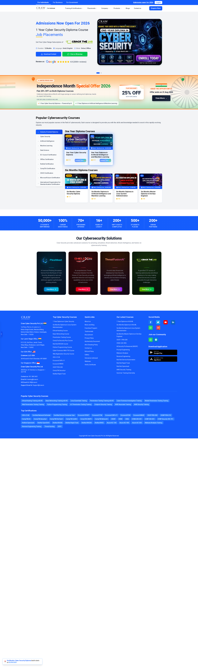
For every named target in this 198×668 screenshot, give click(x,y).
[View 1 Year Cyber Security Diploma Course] (129, 42)
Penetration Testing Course (47, 603)
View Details (152, 511)
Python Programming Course (48, 610)
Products (117, 8)
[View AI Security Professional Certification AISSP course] (130, 320)
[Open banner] (1, 334)
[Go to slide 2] (101, 73)
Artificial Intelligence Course (48, 646)
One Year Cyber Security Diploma (49, 510)
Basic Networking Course (47, 596)
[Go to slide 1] (98, 73)
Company (104, 8)
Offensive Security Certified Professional (52, 660)
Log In (158, 2)
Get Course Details (61, 338)
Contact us (137, 8)
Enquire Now (156, 8)
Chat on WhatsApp (110, 468)
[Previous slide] (39, 252)
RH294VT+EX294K (44, 589)
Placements (91, 8)
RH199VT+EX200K (44, 582)
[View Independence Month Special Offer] (99, 92)
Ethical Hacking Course (46, 574)
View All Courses (153, 497)
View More (42, 338)
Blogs (128, 8)
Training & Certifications (73, 8)
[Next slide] (115, 252)
